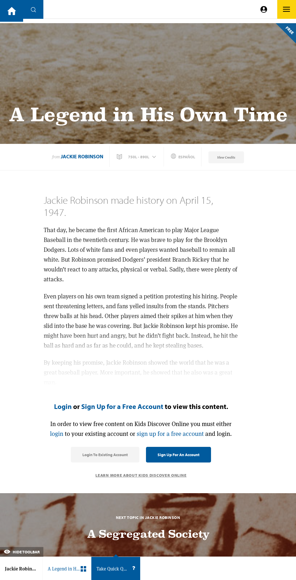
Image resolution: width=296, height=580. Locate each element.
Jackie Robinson (82, 156)
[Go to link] (11, 11)
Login (63, 406)
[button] (137, 156)
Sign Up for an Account (178, 454)
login (56, 434)
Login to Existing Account (105, 454)
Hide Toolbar (26, 552)
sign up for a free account (170, 434)
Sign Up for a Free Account (122, 406)
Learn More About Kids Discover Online (140, 475)
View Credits (226, 157)
